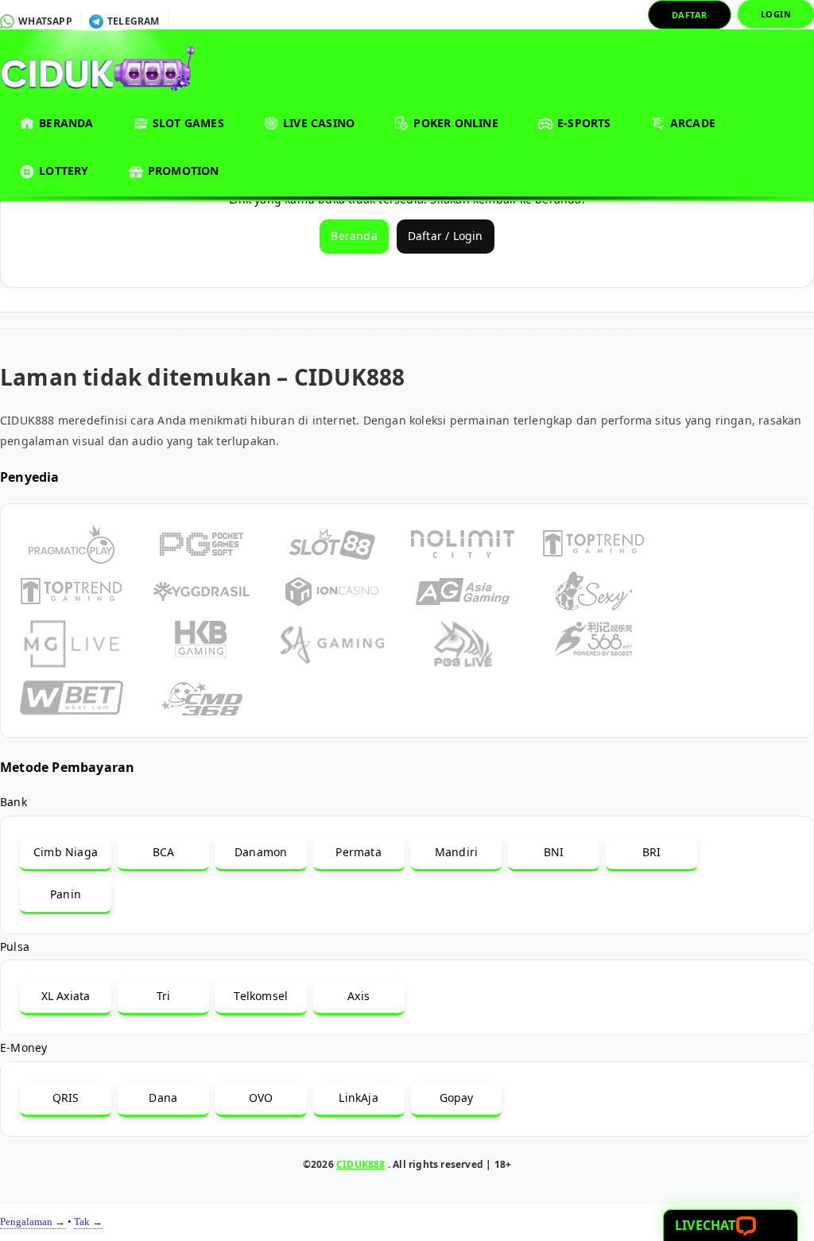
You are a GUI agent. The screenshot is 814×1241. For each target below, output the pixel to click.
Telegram (132, 21)
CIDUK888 (361, 1164)
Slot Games (186, 122)
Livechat (705, 1225)
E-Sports (582, 122)
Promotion (182, 170)
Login (776, 14)
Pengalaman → (32, 1221)
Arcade (691, 122)
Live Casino (317, 122)
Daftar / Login (445, 235)
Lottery (62, 170)
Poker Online (454, 122)
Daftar (689, 15)
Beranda (65, 122)
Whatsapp (44, 21)
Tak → (88, 1221)
